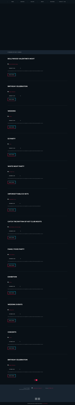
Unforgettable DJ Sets (18, 194)
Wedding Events (15, 304)
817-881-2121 (50, 388)
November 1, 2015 (12, 286)
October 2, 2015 (11, 369)
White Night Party (16, 166)
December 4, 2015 (12, 175)
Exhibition (12, 277)
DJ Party (11, 139)
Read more (11, 74)
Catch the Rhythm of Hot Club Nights (25, 222)
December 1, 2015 (12, 203)
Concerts (12, 332)
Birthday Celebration (18, 86)
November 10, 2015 (12, 258)
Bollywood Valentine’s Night (21, 59)
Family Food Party (16, 249)
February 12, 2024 (12, 148)
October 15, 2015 (12, 341)
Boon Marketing (44, 403)
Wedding (12, 111)
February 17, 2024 (12, 68)
